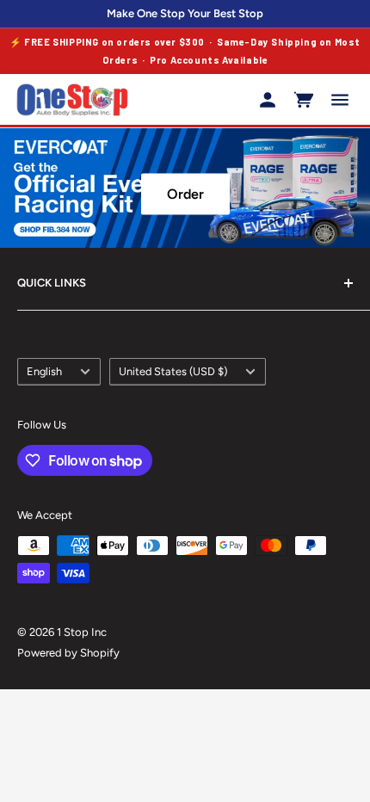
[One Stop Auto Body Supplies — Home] (72, 100)
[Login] (267, 99)
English (44, 371)
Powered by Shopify (68, 652)
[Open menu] (340, 99)
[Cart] (303, 99)
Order (185, 194)
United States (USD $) (173, 371)
